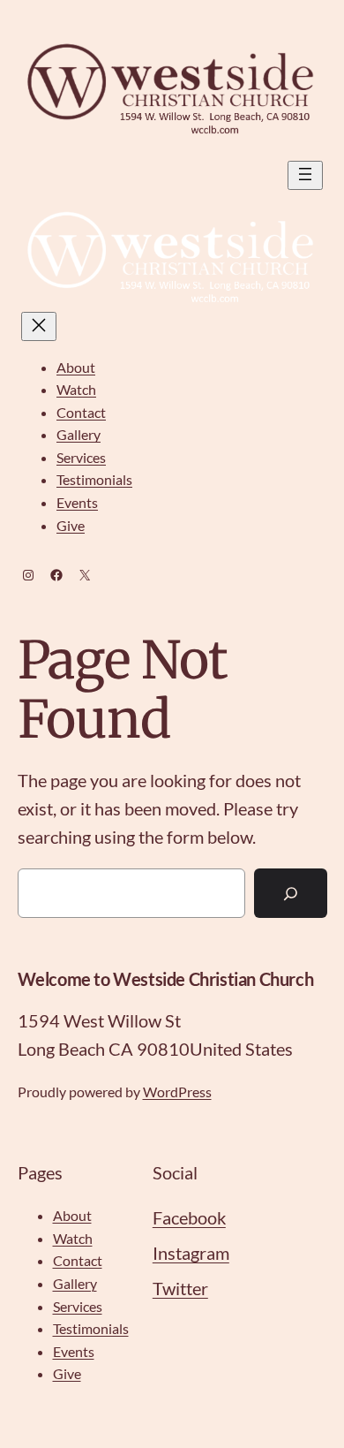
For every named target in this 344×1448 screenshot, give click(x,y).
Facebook (189, 1217)
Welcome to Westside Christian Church (166, 978)
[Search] (290, 893)
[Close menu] (38, 326)
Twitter (180, 1288)
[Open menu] (305, 175)
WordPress (177, 1091)
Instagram (191, 1252)
